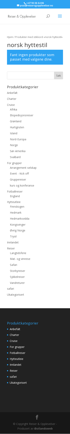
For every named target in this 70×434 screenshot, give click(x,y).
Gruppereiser (18, 179)
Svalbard (15, 157)
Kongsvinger (17, 224)
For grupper (14, 163)
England (15, 196)
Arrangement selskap (23, 167)
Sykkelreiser (17, 277)
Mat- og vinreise (20, 259)
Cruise (11, 105)
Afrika (13, 109)
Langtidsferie (18, 253)
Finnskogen (17, 206)
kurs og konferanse (22, 185)
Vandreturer (17, 283)
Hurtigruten (17, 127)
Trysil (13, 236)
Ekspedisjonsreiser (21, 115)
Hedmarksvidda (19, 218)
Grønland (15, 121)
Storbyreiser (17, 271)
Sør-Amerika (17, 151)
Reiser (11, 248)
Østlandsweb (43, 428)
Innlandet (13, 242)
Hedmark (15, 212)
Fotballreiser (15, 191)
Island (13, 133)
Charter (11, 99)
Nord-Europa (18, 139)
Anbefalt (12, 93)
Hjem (10, 37)
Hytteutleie (14, 202)
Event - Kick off (19, 173)
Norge (14, 145)
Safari (13, 265)
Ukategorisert (15, 294)
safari (10, 288)
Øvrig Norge (17, 230)
